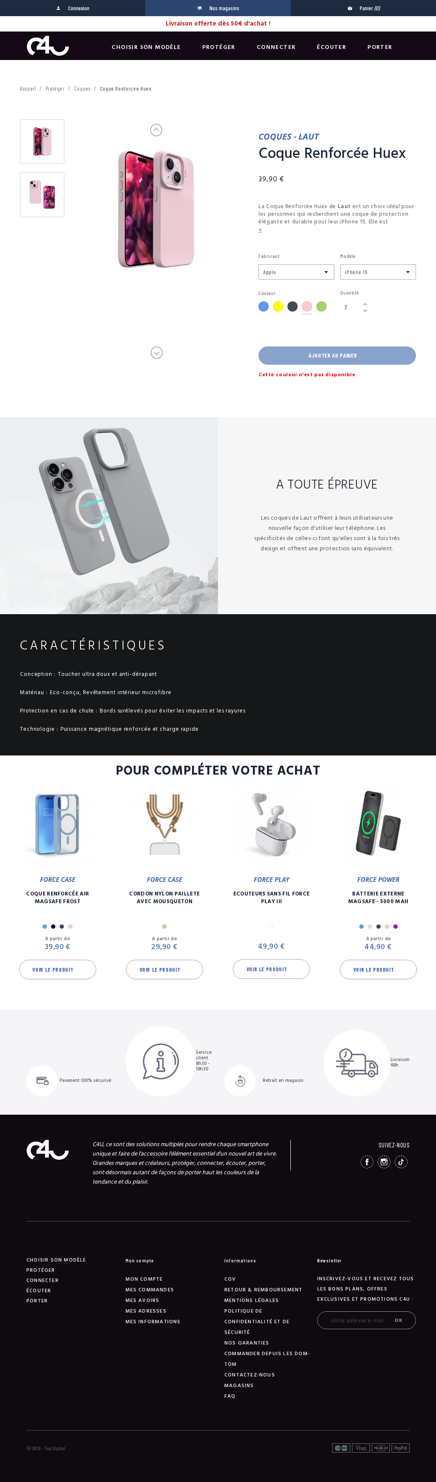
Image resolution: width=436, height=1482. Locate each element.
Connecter (276, 47)
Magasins (239, 1385)
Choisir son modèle (146, 47)
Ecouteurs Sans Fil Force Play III (271, 897)
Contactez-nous (249, 1375)
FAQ (230, 1396)
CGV (230, 1279)
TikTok (401, 1162)
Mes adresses (146, 1311)
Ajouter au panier (333, 355)
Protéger (218, 47)
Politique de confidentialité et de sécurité (257, 1321)
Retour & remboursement (263, 1289)
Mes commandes (150, 1289)
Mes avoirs (143, 1300)
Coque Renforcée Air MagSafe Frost (57, 897)
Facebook (367, 1162)
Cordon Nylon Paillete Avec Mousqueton (164, 897)
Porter (379, 47)
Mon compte (144, 1279)
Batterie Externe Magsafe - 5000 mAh (378, 897)
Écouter (331, 47)
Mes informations (153, 1321)
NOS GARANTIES (247, 1343)
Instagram (384, 1162)
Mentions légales (251, 1300)
